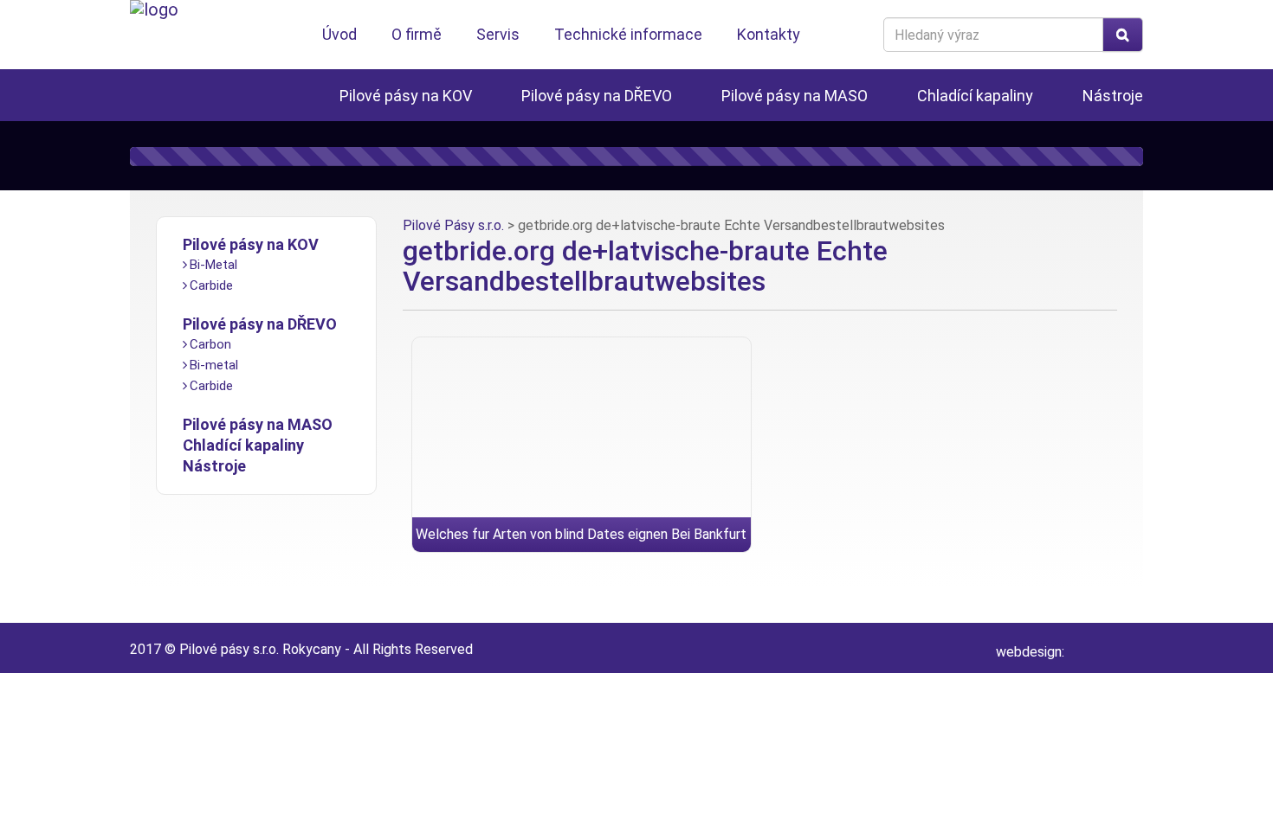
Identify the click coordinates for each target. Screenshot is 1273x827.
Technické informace (628, 34)
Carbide (211, 285)
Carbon (210, 344)
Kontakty (768, 34)
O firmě (416, 34)
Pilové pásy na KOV (405, 96)
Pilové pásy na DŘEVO (596, 96)
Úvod (339, 34)
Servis (498, 34)
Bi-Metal (213, 264)
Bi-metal (214, 365)
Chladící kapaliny (975, 96)
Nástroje (1112, 96)
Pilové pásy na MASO (794, 96)
